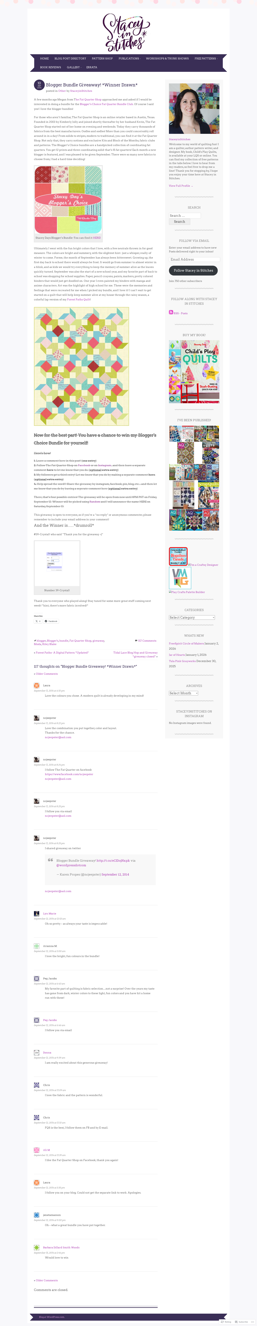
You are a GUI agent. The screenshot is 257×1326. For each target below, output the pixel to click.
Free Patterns (205, 58)
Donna (47, 1052)
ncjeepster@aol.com (58, 737)
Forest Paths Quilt (78, 299)
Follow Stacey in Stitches (193, 270)
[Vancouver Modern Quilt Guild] (180, 588)
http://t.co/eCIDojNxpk (113, 860)
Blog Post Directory (70, 58)
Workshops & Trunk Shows (167, 58)
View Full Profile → (181, 185)
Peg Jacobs (50, 1020)
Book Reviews (50, 67)
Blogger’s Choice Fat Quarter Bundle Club (106, 104)
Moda (37, 644)
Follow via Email (194, 241)
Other (62, 90)
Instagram (104, 465)
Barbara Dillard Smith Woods (61, 1247)
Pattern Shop (102, 58)
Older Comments (46, 673)
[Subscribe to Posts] (171, 313)
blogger (41, 640)
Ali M (46, 1150)
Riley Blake (49, 644)
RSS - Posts (181, 313)
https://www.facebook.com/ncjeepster (69, 774)
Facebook (84, 465)
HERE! (97, 237)
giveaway (98, 640)
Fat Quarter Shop (80, 640)
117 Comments (147, 640)
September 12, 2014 (115, 874)
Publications (129, 58)
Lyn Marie (49, 913)
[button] (175, 433)
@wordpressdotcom (71, 865)
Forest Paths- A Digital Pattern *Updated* (61, 652)
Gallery (73, 67)
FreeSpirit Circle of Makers (186, 643)
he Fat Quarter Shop (89, 99)
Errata (91, 67)
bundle (63, 640)
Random (95, 501)
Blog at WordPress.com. (52, 1317)
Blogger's (52, 640)
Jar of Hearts (177, 654)
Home (44, 58)
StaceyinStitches (81, 90)
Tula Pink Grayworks (182, 661)
